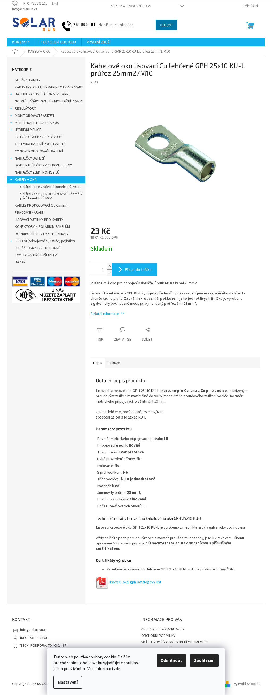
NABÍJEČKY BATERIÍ (30, 158)
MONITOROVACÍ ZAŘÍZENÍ (35, 115)
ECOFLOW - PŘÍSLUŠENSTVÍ (36, 255)
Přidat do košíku (138, 269)
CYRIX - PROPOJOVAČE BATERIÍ (39, 151)
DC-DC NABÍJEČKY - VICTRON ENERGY (43, 165)
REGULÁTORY (25, 108)
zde (117, 669)
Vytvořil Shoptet (247, 684)
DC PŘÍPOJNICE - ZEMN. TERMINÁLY (42, 234)
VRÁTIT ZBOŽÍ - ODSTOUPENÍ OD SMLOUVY (174, 642)
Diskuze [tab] (114, 363)
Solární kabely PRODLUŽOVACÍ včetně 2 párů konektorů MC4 (51, 196)
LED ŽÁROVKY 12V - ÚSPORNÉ (37, 248)
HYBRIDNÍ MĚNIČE (28, 129)
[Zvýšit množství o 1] (109, 266)
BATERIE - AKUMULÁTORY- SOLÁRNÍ (42, 94)
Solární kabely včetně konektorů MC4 (49, 187)
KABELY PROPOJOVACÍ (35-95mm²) (42, 205)
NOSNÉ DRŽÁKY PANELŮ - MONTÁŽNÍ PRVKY (48, 101)
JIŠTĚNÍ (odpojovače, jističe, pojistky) (45, 241)
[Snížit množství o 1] (109, 272)
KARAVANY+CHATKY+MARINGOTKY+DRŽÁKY (49, 87)
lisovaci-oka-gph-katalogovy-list (135, 582)
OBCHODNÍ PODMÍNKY (158, 635)
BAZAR (20, 262)
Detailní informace (105, 313)
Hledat (166, 25)
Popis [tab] (97, 363)
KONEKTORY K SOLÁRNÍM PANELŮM (42, 226)
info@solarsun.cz (34, 630)
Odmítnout (171, 660)
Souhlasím (204, 660)
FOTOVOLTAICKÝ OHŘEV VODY (38, 137)
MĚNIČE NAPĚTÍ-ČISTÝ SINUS (37, 123)
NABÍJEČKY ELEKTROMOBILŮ (37, 172)
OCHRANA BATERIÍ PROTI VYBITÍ (40, 144)
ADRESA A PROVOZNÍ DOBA (131, 6)
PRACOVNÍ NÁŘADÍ (29, 212)
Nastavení (68, 682)
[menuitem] (21, 42)
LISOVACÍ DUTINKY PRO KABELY (39, 219)
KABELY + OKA (26, 179)
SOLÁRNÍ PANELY (27, 80)
